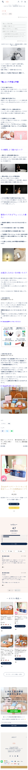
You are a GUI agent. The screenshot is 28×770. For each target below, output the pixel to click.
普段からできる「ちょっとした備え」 (10, 28)
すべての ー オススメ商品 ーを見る (14, 674)
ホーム (10, 4)
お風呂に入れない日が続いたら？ (10, 31)
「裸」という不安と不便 (7, 23)
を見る (11, 386)
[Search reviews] (3, 551)
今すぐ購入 (14, 507)
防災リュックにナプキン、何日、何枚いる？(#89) (7, 442)
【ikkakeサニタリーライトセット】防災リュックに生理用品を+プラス (14, 488)
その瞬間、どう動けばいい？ (8, 26)
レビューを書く (14, 544)
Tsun (26, 17)
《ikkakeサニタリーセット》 (7, 355)
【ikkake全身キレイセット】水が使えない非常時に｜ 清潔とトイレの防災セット (7, 618)
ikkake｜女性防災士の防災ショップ (7, 1)
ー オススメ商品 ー (14, 598)
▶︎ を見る (11, 321)
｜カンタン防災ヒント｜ (15, 4)
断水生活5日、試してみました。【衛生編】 (21, 441)
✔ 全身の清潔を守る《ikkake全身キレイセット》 (14, 34)
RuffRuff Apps (21, 17)
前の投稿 (3, 446)
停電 (10, 14)
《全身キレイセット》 (7, 299)
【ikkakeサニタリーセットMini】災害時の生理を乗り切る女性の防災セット (21, 650)
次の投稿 (25, 446)
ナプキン (5, 14)
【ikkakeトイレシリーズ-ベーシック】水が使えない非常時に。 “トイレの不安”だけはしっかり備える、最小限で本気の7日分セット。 (7, 652)
